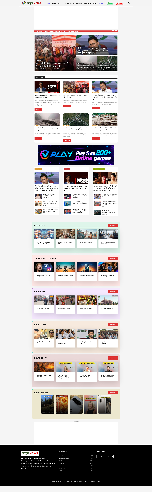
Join (111, 3)
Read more (38, 109)
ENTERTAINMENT (99, 169)
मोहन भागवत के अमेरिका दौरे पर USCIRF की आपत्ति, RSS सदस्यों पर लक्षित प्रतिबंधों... (50, 196)
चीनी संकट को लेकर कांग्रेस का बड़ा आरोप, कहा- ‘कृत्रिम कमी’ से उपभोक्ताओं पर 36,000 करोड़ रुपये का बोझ (68, 31)
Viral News (39, 60)
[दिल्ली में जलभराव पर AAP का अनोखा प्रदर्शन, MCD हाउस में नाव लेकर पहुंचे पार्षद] (38, 211)
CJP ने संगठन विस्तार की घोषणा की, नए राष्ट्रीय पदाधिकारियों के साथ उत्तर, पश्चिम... (50, 203)
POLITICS (38, 169)
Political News (81, 45)
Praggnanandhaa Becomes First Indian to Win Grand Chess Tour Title (75, 188)
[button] (129, 3)
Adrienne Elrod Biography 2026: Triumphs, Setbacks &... (65, 376)
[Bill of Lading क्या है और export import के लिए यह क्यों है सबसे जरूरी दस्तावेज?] (87, 234)
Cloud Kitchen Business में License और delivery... (43, 243)
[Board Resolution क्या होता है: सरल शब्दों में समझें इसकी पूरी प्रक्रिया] (108, 234)
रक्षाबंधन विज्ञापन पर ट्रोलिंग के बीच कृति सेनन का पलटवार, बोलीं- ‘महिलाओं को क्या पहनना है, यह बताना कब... (105, 188)
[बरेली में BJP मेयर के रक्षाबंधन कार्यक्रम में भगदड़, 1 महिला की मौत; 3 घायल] (55, 53)
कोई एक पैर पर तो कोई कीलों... (43, 308)
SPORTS (67, 169)
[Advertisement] (76, 17)
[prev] (113, 31)
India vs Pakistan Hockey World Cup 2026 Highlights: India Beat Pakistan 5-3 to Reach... (80, 211)
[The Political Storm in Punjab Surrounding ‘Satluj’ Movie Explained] (97, 212)
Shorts (121, 3)
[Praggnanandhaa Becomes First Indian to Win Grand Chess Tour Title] (47, 87)
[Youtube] (112, 456)
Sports (36, 92)
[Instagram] (101, 456)
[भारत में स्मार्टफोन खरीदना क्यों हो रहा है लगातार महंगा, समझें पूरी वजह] (87, 267)
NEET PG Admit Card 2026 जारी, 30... (64, 342)
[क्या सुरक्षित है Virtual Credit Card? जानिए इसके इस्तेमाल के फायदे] (108, 267)
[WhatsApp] (108, 456)
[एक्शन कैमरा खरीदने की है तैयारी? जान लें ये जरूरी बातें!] (65, 267)
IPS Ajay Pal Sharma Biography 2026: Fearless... (85, 376)
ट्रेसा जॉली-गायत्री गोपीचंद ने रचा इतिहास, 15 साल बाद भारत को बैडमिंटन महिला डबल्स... (80, 196)
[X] (105, 456)
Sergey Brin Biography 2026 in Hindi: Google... (107, 375)
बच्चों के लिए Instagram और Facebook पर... (43, 276)
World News (80, 63)
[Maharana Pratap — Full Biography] (44, 367)
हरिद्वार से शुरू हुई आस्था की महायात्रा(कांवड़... (64, 309)
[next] (116, 31)
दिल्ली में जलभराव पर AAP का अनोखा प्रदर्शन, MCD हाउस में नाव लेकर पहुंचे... (50, 211)
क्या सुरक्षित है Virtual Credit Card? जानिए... (108, 276)
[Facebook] (98, 456)
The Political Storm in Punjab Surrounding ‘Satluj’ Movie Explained (109, 212)
